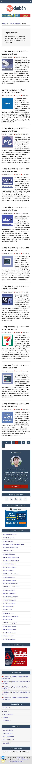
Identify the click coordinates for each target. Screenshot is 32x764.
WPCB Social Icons (8, 613)
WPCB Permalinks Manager (10, 583)
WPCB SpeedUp (7, 619)
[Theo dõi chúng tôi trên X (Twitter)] (11, 499)
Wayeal (5, 711)
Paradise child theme (22, 759)
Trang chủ (5, 23)
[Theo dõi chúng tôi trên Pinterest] (20, 499)
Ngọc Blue (6, 681)
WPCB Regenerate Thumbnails (11, 587)
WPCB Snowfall (7, 609)
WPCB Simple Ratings (9, 603)
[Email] (2, 760)
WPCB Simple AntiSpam (9, 593)
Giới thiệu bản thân (8, 730)
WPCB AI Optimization (9, 537)
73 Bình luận (25, 409)
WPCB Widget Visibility (9, 639)
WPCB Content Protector (9, 567)
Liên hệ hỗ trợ (6, 743)
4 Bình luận (25, 57)
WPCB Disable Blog (8, 570)
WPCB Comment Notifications (11, 557)
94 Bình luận (25, 332)
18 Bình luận (25, 134)
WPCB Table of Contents (9, 626)
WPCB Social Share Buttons (10, 616)
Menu (16, 1)
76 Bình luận (25, 213)
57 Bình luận (25, 292)
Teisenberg (6, 720)
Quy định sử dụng (8, 733)
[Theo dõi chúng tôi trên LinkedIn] (16, 499)
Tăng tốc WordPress (15, 23)
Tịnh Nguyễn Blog (8, 714)
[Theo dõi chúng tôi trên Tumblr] (25, 499)
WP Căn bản (20, 758)
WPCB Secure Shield (9, 590)
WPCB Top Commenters (9, 629)
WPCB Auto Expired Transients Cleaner (13, 544)
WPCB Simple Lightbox (9, 600)
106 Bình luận (25, 253)
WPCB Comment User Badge (11, 560)
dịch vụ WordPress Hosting (16, 761)
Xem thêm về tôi (16, 486)
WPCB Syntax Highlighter (10, 623)
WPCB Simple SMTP (8, 606)
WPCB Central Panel (8, 551)
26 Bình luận (25, 371)
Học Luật (5, 717)
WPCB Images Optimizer (9, 580)
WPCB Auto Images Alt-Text (10, 547)
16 (29, 442)
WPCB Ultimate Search (9, 632)
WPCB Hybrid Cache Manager (11, 574)
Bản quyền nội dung (8, 736)
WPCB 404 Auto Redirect (9, 534)
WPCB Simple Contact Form (10, 596)
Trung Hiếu (6, 676)
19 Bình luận (25, 95)
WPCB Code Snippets (9, 554)
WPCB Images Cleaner (9, 577)
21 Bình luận (25, 174)
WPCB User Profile (8, 636)
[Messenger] (2, 757)
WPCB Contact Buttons (9, 564)
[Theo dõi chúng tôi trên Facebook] (6, 499)
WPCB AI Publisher (8, 541)
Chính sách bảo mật (8, 740)
